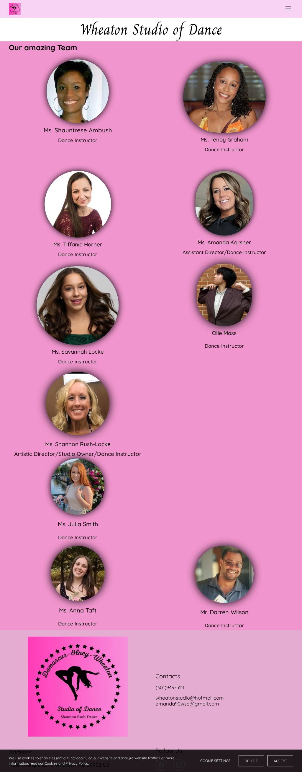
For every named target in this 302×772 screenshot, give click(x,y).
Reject (251, 761)
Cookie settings (215, 760)
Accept (280, 761)
